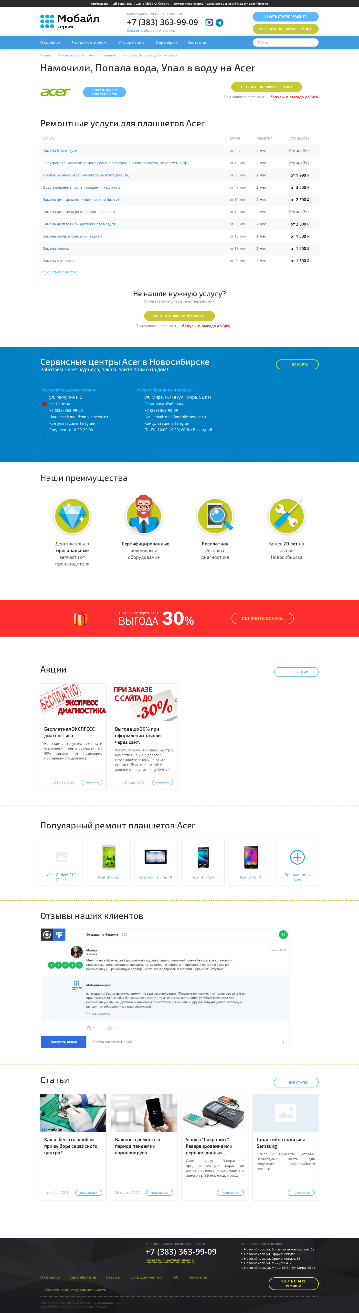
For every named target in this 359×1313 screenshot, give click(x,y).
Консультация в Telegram (72, 423)
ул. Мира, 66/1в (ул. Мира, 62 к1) (178, 397)
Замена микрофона (59, 260)
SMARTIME (69, 1307)
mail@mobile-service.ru (90, 416)
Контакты (197, 42)
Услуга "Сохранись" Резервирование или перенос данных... (209, 1146)
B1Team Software (94, 1307)
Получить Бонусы (263, 618)
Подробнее (91, 782)
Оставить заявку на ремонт (266, 87)
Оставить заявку (285, 29)
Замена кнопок (56, 248)
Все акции (298, 672)
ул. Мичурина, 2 (65, 397)
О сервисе (50, 42)
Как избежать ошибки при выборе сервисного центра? (70, 1146)
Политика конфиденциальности (75, 1289)
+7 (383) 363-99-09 (162, 22)
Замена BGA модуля (60, 150)
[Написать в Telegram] (219, 23)
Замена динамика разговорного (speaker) (79, 211)
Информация (131, 42)
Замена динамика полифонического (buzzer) (81, 199)
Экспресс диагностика (215, 550)
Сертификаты (83, 1277)
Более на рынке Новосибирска (286, 550)
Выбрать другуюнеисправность (104, 92)
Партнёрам (167, 42)
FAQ (175, 1277)
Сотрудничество (146, 1277)
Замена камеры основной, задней (72, 236)
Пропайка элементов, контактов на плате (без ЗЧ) (86, 175)
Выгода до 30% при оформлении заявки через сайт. (138, 735)
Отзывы (113, 1277)
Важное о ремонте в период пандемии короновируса (137, 1146)
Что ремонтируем (89, 42)
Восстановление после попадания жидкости (81, 187)
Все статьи (298, 1082)
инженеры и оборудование (145, 550)
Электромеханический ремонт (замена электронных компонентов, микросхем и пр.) (116, 163)
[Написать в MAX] (209, 22)
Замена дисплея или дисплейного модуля (79, 224)
